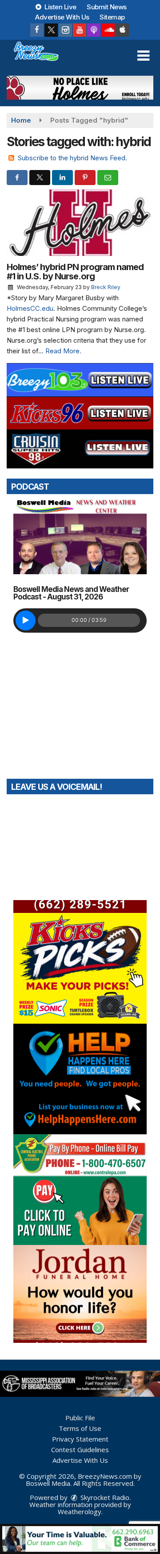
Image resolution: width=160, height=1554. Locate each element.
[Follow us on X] (51, 30)
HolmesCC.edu (30, 308)
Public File (80, 1417)
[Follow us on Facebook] (37, 30)
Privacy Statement (80, 1438)
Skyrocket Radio (104, 1497)
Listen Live (59, 7)
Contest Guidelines (80, 1449)
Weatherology (79, 1511)
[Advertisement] (80, 88)
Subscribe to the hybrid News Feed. (72, 158)
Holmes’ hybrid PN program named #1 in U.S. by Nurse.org (75, 272)
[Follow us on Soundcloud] (108, 30)
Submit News (107, 7)
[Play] (26, 620)
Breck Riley (105, 287)
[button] (143, 56)
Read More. (63, 351)
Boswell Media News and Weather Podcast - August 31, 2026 (71, 593)
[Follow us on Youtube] (79, 30)
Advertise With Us (62, 17)
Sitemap (112, 17)
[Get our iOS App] (122, 30)
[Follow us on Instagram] (65, 30)
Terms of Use (80, 1428)
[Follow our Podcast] (93, 30)
